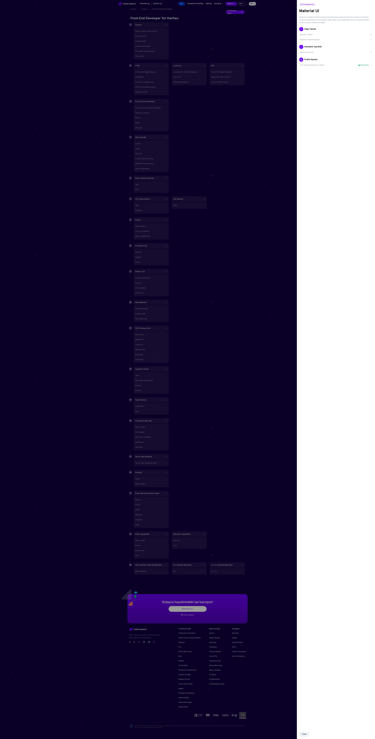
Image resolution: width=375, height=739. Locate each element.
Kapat (304, 734)
